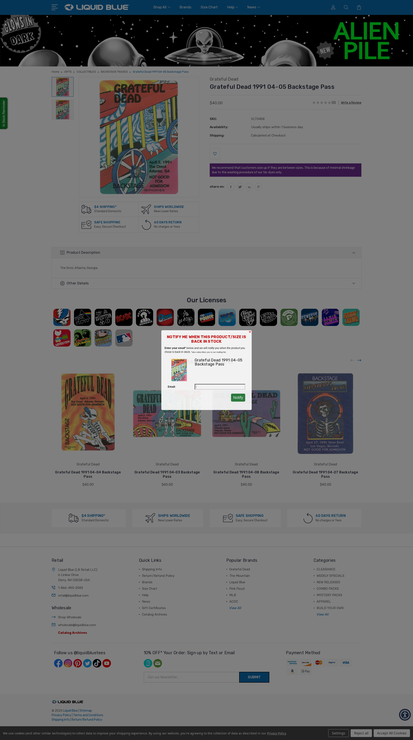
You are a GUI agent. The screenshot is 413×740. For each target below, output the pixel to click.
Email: (172, 386)
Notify (238, 397)
